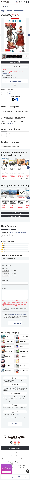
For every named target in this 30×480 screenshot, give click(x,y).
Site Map (22, 467)
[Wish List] (19, 2)
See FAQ (14, 424)
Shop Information (21, 465)
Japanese (10, 123)
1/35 (10, 94)
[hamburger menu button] (27, 2)
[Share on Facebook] (16, 99)
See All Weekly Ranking (15, 213)
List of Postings (8, 229)
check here (22, 389)
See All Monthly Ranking (14, 216)
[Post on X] (13, 99)
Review (4, 288)
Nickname (5, 280)
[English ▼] (17, 2)
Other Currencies (5, 73)
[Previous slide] (1, 35)
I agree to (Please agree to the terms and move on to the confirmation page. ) (15, 316)
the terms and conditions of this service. (15, 315)
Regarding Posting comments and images (18, 232)
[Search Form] (24, 2)
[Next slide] (29, 35)
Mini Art (10, 91)
